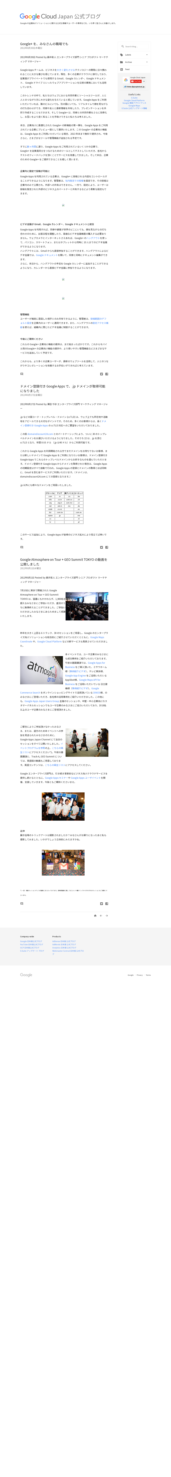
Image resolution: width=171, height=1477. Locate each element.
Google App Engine (75, 675)
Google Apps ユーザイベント (86, 777)
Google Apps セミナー (56, 777)
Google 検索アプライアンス (134, 103)
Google (131, 975)
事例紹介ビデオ (78, 671)
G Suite (134, 97)
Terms (148, 975)
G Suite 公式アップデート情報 (134, 108)
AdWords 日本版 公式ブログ (64, 944)
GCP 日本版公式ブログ (29, 947)
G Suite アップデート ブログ (32, 950)
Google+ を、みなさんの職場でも (44, 43)
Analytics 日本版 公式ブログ (64, 947)
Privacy (140, 975)
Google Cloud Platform (49, 641)
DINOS (96, 692)
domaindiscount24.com (40, 434)
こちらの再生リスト (55, 765)
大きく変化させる (66, 69)
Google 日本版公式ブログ (31, 941)
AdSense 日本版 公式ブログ (64, 941)
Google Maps (134, 105)
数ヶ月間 (31, 146)
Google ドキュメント (47, 255)
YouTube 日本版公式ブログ (31, 944)
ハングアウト (93, 238)
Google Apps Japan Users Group (42, 701)
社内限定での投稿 (74, 180)
